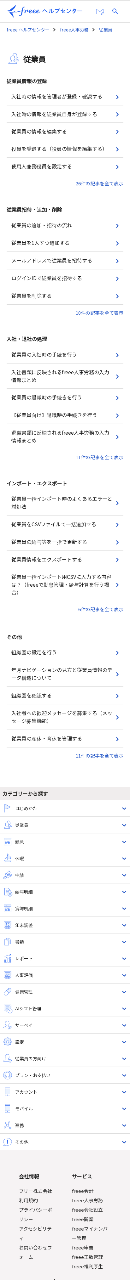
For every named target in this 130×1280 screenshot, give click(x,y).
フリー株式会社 (35, 1190)
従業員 (105, 29)
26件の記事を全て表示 (99, 183)
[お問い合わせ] (100, 12)
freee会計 (82, 1190)
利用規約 (28, 1200)
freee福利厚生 (87, 1266)
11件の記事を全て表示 (99, 457)
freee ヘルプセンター (28, 29)
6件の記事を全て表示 (100, 609)
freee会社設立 (87, 1209)
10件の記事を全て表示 (99, 312)
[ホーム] (45, 11)
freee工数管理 (87, 1257)
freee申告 (82, 1247)
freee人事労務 (74, 29)
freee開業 (82, 1219)
